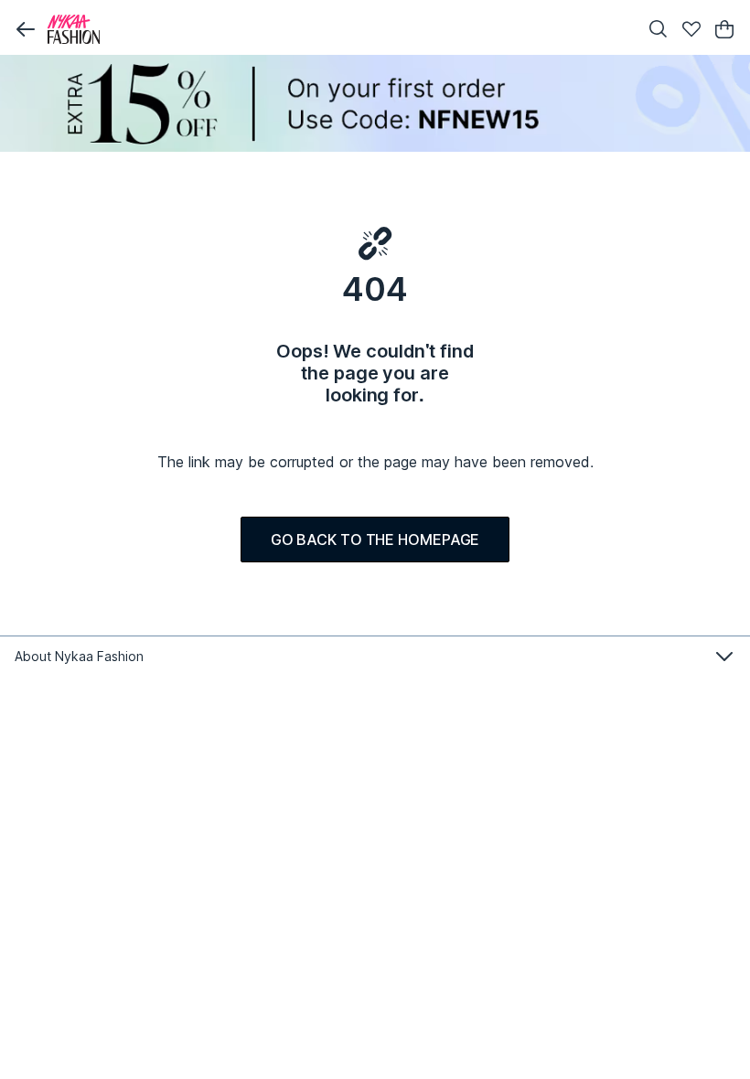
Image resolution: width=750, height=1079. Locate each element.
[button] (26, 29)
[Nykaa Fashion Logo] (338, 29)
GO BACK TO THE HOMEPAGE (375, 539)
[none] (375, 103)
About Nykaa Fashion (79, 656)
